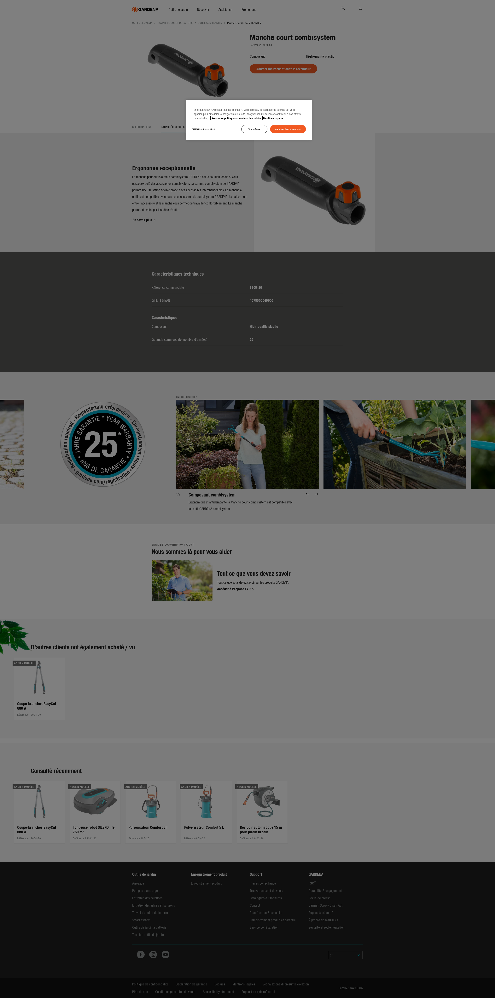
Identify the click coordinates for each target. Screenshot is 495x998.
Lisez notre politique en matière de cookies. (236, 118)
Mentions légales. (273, 118)
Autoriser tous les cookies (288, 128)
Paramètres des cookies (203, 128)
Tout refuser (254, 128)
